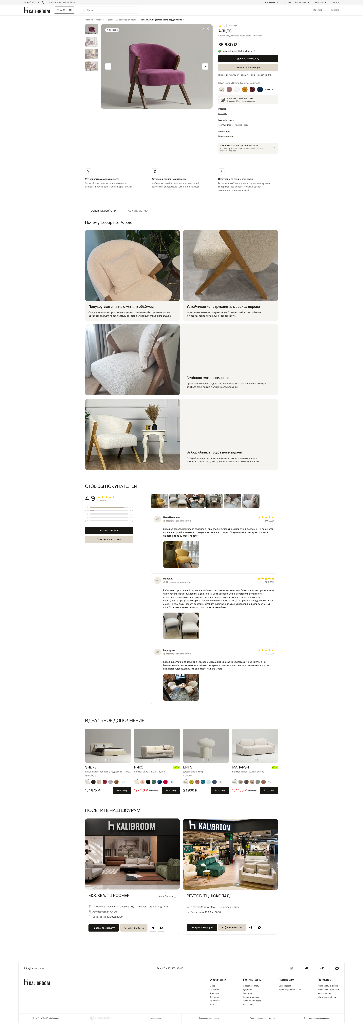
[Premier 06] (116, 781)
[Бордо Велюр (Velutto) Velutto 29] (252, 89)
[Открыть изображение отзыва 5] (232, 501)
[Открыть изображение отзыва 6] (251, 501)
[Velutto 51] (110, 781)
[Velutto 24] (93, 781)
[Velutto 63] (104, 781)
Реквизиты (215, 1001)
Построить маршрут (103, 927)
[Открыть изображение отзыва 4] (214, 501)
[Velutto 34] (148, 781)
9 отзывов (232, 25)
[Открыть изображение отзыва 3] (196, 501)
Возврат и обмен (251, 997)
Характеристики (138, 210)
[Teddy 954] (263, 781)
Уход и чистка (324, 993)
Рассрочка (248, 1004)
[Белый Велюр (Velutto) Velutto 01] (221, 89)
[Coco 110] (136, 781)
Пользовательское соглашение (263, 1018)
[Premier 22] (159, 781)
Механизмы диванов (328, 986)
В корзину (121, 790)
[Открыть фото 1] (181, 554)
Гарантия (247, 993)
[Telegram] (152, 928)
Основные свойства (103, 210)
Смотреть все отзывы (109, 539)
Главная (89, 19)
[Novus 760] (203, 781)
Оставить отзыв (109, 530)
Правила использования (209, 1018)
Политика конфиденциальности (317, 1018)
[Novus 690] (208, 781)
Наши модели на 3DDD (290, 990)
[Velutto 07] (240, 781)
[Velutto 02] (252, 781)
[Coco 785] (214, 781)
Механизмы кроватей (328, 990)
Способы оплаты (251, 986)
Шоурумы (287, 2)
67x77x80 (222, 113)
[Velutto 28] (191, 781)
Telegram (259, 75)
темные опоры (241, 125)
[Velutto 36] (246, 781)
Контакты (335, 2)
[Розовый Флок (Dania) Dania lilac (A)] (229, 89)
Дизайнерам (285, 986)
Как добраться (166, 896)
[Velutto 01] (185, 781)
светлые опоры (225, 125)
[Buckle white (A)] (87, 781)
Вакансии (214, 997)
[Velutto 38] (165, 781)
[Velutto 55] (197, 781)
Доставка (247, 990)
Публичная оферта (252, 1001)
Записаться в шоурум (248, 67)
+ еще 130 (269, 89)
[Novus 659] (154, 781)
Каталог (99, 19)
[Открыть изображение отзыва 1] (159, 501)
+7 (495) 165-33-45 (134, 927)
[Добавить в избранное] (202, 28)
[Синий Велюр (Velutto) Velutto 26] (260, 89)
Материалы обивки (327, 997)
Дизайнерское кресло (127, 19)
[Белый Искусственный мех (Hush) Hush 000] (237, 89)
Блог (212, 1004)
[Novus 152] (99, 781)
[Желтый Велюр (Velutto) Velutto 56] (244, 89)
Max (270, 75)
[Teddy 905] (257, 781)
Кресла (109, 19)
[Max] (161, 928)
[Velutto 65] (142, 781)
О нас (212, 986)
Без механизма (225, 136)
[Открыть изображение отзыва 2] (178, 501)
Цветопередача (154, 1018)
